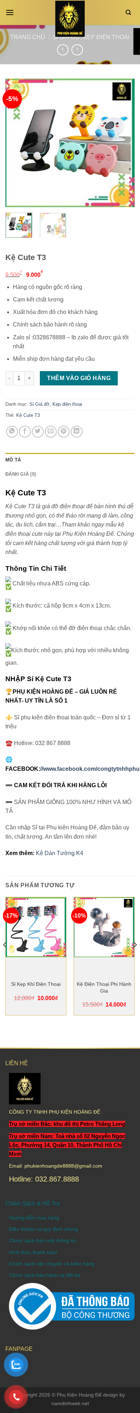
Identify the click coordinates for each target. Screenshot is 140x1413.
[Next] (123, 143)
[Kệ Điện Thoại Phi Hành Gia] (104, 927)
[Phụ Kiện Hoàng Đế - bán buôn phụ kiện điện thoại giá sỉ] (70, 19)
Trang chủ (27, 37)
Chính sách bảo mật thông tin (42, 1240)
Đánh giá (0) (20, 474)
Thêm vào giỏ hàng (79, 378)
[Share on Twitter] (38, 432)
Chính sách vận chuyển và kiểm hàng (51, 1264)
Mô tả (13, 460)
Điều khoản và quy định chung (43, 1229)
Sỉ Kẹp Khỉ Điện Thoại (36, 984)
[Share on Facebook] (25, 432)
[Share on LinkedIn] (77, 432)
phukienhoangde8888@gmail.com (63, 1166)
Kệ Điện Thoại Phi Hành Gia (104, 987)
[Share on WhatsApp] (12, 432)
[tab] (70, 460)
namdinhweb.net (70, 1403)
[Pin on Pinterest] (64, 432)
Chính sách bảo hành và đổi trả (44, 1275)
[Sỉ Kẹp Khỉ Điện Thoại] (36, 927)
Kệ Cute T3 (28, 415)
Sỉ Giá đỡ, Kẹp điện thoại (55, 404)
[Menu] (11, 12)
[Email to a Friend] (51, 432)
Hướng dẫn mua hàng (34, 1217)
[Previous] (16, 143)
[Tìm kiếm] (130, 12)
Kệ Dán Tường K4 (59, 853)
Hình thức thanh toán (33, 1252)
